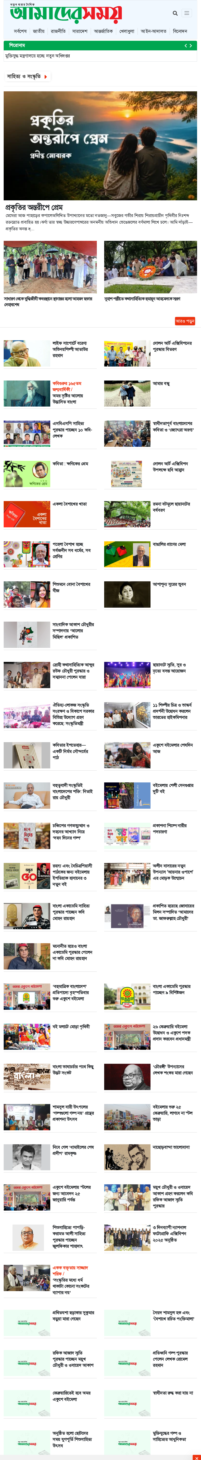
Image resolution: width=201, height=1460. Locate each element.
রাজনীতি (58, 31)
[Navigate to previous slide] (185, 45)
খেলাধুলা (126, 31)
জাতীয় (38, 31)
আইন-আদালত (153, 31)
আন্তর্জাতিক (103, 31)
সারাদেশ (80, 31)
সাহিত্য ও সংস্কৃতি (24, 76)
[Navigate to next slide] (190, 45)
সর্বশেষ (20, 31)
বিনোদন (180, 31)
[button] (187, 13)
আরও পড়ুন (185, 321)
